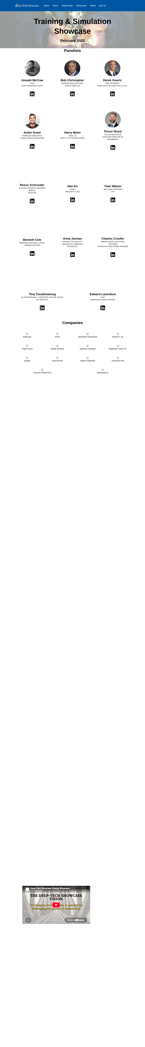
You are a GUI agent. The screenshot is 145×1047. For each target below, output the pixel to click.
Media (93, 5)
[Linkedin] (32, 93)
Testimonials (67, 5)
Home (46, 5)
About (55, 5)
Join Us (102, 5)
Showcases (81, 5)
